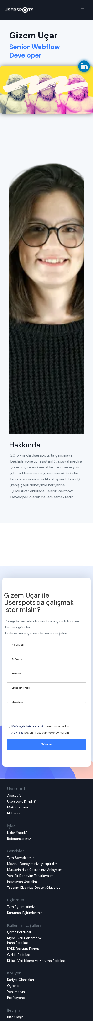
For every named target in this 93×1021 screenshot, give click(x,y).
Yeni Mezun (16, 991)
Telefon (16, 673)
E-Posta (17, 659)
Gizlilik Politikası (19, 954)
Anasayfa (14, 795)
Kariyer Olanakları (20, 980)
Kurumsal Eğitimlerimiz (24, 912)
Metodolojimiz (18, 807)
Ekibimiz (13, 813)
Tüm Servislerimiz (20, 858)
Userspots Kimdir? (21, 801)
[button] (82, 10)
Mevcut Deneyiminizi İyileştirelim (32, 863)
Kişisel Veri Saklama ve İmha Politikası (24, 940)
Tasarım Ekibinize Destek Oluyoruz (33, 887)
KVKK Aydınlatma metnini (28, 726)
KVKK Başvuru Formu (23, 949)
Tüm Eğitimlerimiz (21, 906)
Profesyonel (16, 997)
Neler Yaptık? (17, 832)
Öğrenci (13, 986)
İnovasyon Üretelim (22, 881)
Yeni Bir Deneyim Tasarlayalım (30, 875)
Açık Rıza (17, 732)
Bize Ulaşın (15, 1017)
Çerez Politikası (19, 932)
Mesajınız (18, 702)
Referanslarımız (19, 838)
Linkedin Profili (21, 687)
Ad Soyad (18, 644)
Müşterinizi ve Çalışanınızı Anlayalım (34, 869)
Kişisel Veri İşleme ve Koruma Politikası (36, 960)
